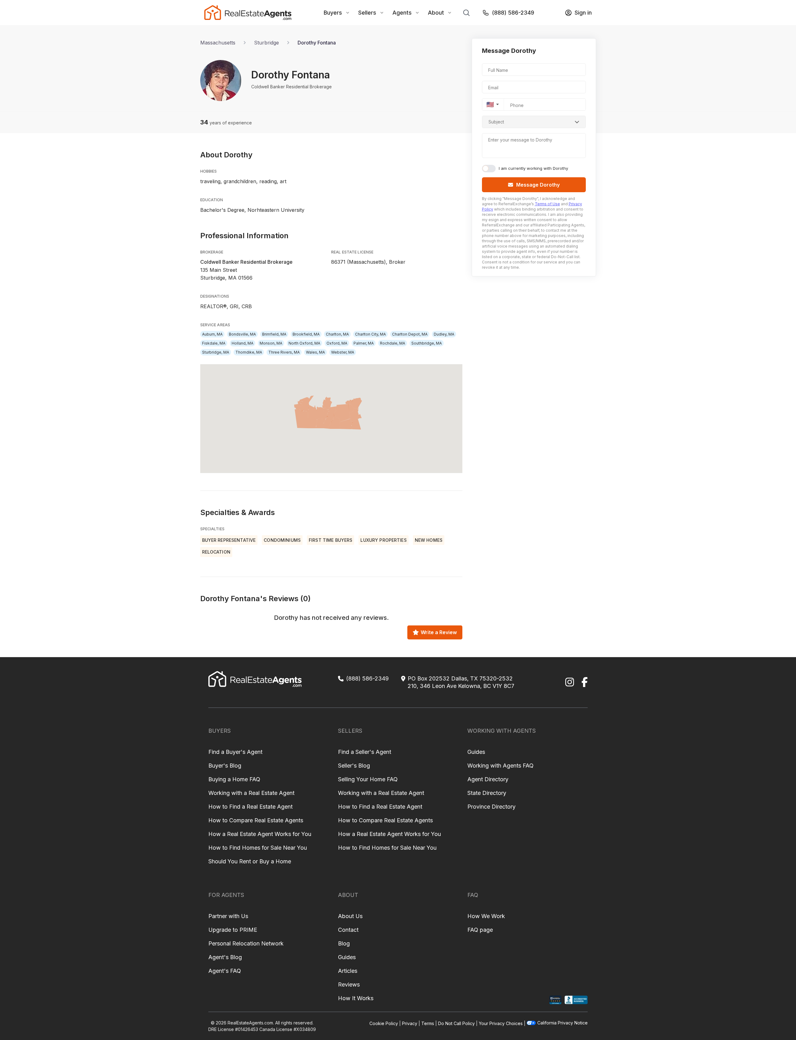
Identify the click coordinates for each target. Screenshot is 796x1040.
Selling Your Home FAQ (368, 779)
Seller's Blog (354, 765)
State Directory (486, 793)
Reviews (349, 984)
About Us (350, 916)
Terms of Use (547, 204)
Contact (348, 929)
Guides (476, 752)
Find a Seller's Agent (364, 752)
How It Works (355, 998)
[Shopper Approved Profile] (555, 1000)
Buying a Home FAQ (234, 779)
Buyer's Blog (224, 765)
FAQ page (480, 929)
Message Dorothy (538, 185)
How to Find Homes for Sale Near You (257, 847)
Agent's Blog (225, 957)
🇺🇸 (490, 104)
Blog (344, 943)
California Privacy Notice (562, 1022)
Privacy (409, 1023)
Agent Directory (487, 779)
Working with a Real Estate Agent (251, 793)
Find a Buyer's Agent (235, 752)
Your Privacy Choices (501, 1023)
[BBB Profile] (576, 1000)
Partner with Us (228, 916)
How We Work (486, 916)
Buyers (333, 12)
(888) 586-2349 (513, 12)
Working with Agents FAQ (500, 765)
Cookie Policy (383, 1023)
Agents (402, 12)
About (436, 12)
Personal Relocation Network (246, 943)
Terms (427, 1023)
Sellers (367, 12)
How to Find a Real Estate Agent (250, 806)
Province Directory (491, 806)
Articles (347, 971)
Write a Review (439, 632)
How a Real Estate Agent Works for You (259, 834)
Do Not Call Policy (456, 1023)
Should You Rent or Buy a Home (249, 861)
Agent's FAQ (224, 971)
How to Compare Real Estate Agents (255, 820)
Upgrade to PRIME (232, 929)
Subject (496, 121)
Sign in (583, 12)
